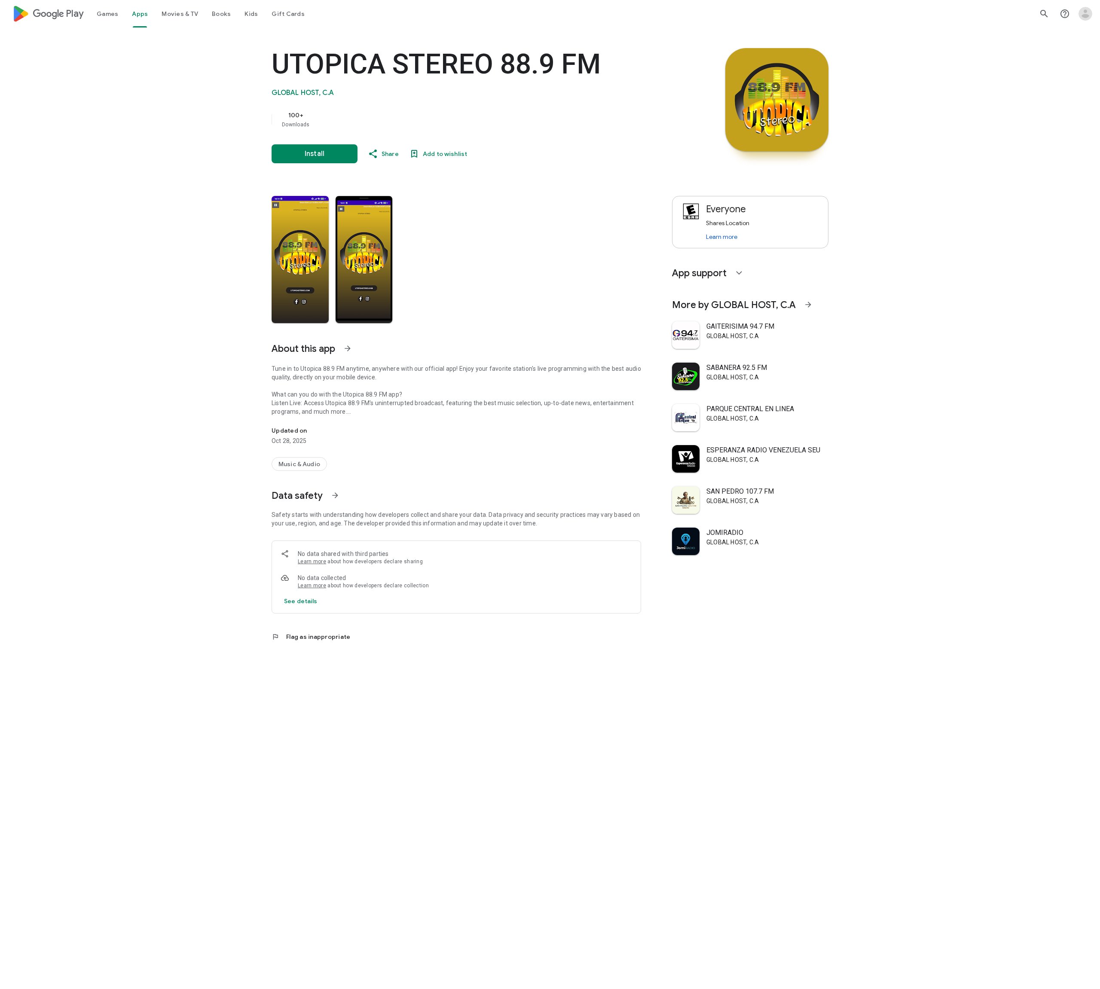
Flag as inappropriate (311, 637)
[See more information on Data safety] (335, 495)
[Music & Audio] (299, 464)
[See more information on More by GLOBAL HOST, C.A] (808, 304)
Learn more (312, 562)
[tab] (107, 13)
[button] (300, 259)
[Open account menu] (1085, 13)
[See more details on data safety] (301, 601)
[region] (443, 119)
